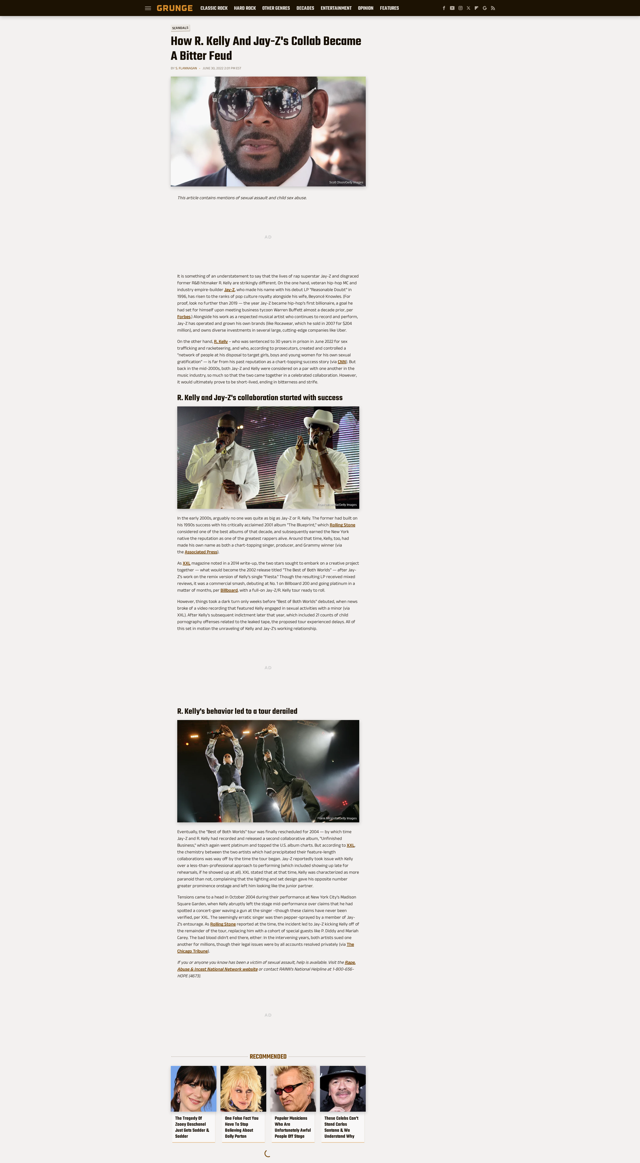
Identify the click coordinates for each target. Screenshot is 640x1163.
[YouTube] (452, 8)
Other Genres (276, 8)
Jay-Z (229, 289)
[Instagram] (460, 8)
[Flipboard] (476, 8)
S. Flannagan (186, 68)
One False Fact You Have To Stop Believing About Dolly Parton (241, 1127)
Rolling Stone (342, 524)
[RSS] (493, 8)
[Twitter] (468, 8)
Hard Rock (245, 8)
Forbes (183, 316)
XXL (186, 563)
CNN (342, 361)
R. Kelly (221, 341)
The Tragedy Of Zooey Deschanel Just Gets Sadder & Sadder (192, 1127)
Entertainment (336, 8)
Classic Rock (214, 8)
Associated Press (201, 551)
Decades (305, 8)
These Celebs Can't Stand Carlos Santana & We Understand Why (341, 1127)
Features (389, 8)
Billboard (229, 590)
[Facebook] (444, 8)
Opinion (366, 8)
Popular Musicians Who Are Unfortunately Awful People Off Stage (293, 1127)
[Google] (484, 8)
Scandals (180, 28)
